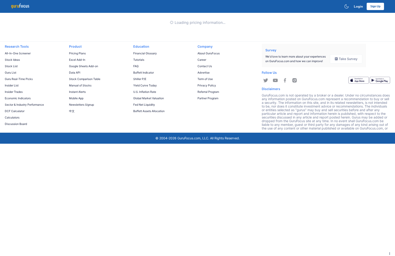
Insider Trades (14, 92)
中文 (72, 111)
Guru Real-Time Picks (19, 79)
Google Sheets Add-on (83, 66)
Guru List (10, 72)
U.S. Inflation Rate (144, 92)
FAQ (136, 66)
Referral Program (208, 92)
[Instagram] (295, 80)
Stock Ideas (12, 59)
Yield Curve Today (145, 85)
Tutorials (138, 59)
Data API (74, 72)
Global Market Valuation (148, 98)
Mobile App (76, 98)
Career (202, 59)
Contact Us (205, 66)
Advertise (204, 72)
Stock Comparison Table (84, 79)
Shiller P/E (139, 79)
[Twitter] (266, 80)
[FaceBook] (285, 80)
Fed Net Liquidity (144, 104)
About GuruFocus (209, 53)
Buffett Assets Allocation (149, 111)
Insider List (12, 85)
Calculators (12, 117)
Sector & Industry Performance (24, 104)
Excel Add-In (77, 59)
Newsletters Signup (81, 104)
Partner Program (208, 98)
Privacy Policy (207, 85)
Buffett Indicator (143, 72)
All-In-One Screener (18, 53)
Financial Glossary (145, 53)
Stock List (11, 66)
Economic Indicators (18, 98)
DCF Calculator (14, 111)
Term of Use (205, 79)
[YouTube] (275, 80)
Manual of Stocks (80, 85)
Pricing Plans (77, 53)
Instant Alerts (77, 92)
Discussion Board (16, 124)
